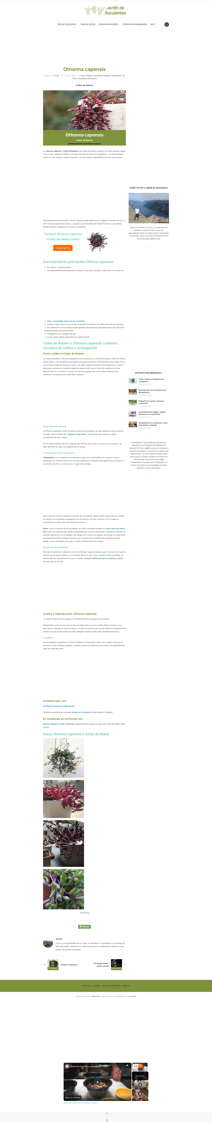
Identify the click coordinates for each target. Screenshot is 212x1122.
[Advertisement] (106, 43)
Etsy (87, 913)
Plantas (89, 75)
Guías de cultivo (88, 24)
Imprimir (86, 927)
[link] (67, 1066)
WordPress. (96, 996)
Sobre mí (126, 986)
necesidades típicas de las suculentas (69, 321)
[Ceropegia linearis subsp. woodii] (116, 964)
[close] (107, 1113)
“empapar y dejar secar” (77, 434)
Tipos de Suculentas (66, 24)
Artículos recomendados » (149, 373)
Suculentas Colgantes (102, 75)
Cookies (97, 986)
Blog (152, 24)
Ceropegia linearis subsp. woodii (101, 964)
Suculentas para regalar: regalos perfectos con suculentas (152, 413)
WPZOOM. (133, 996)
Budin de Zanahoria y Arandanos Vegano (89, 1066)
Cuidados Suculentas (108, 24)
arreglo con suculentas (81, 712)
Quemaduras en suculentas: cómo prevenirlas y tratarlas (153, 424)
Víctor (56, 75)
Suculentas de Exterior (87, 78)
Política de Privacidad (111, 986)
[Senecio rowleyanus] (53, 964)
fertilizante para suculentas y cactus (107, 558)
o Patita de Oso (59, 706)
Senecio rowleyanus (69, 965)
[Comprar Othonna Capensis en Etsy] (97, 243)
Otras (82, 75)
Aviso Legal (87, 986)
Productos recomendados (135, 24)
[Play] (140, 1085)
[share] (127, 1065)
